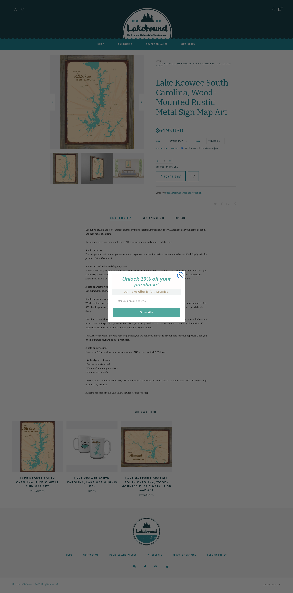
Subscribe (146, 312)
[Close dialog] (180, 275)
